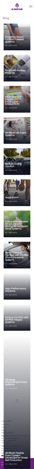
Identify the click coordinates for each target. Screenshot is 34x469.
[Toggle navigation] (31, 6)
